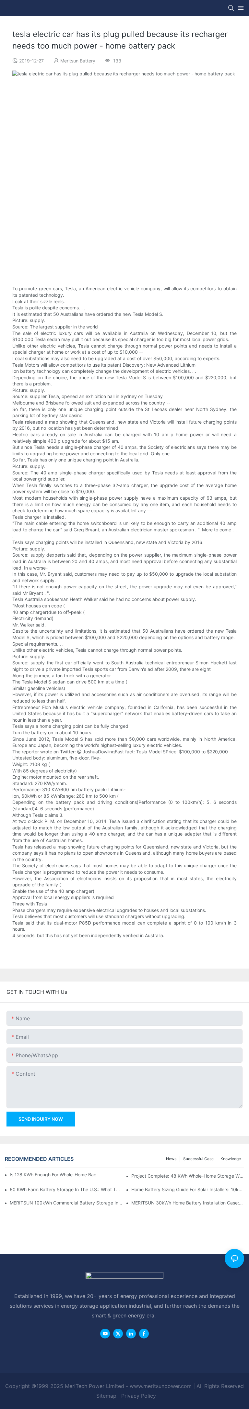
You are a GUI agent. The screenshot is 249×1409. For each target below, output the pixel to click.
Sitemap (106, 1395)
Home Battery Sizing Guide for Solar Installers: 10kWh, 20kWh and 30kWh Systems (187, 1189)
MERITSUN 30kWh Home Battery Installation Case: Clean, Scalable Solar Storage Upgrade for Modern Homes (187, 1202)
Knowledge (230, 1158)
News (171, 1158)
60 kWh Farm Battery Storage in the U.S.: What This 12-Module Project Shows (66, 1189)
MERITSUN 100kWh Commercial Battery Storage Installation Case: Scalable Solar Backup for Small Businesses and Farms (66, 1202)
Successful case (198, 1158)
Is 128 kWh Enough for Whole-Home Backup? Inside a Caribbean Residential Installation (55, 1174)
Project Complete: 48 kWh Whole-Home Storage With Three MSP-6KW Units (187, 1176)
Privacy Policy (138, 1395)
